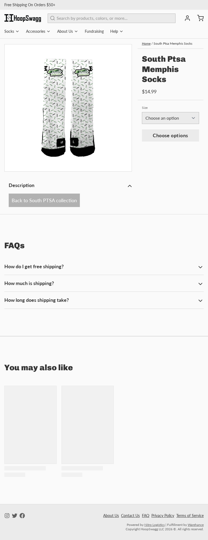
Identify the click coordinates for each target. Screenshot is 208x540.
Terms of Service (190, 515)
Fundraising (94, 31)
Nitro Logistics (154, 525)
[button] (170, 135)
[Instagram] (7, 515)
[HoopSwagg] (22, 18)
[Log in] (185, 18)
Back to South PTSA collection (44, 200)
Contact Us (130, 515)
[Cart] (198, 18)
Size (145, 108)
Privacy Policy (162, 515)
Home (146, 43)
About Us (65, 31)
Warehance (196, 525)
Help (114, 31)
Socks (9, 31)
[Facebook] (22, 515)
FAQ (145, 515)
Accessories (35, 31)
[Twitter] (14, 515)
